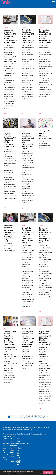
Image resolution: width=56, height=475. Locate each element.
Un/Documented (15, 461)
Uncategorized (44, 131)
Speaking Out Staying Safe (8, 226)
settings (39, 473)
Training (5, 446)
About (4, 457)
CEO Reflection (26, 329)
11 (38, 417)
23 (44, 417)
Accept (48, 472)
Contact (5, 459)
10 (35, 417)
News (6, 27)
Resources (6, 443)
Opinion (6, 329)
